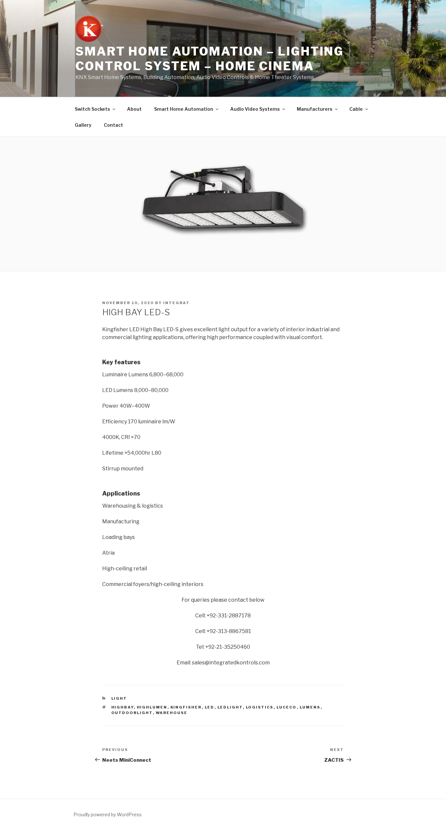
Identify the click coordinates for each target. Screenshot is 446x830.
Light (119, 698)
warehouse (172, 712)
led (210, 707)
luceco (287, 707)
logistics (260, 707)
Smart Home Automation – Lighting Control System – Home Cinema (209, 58)
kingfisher (186, 707)
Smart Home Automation (183, 109)
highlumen (152, 707)
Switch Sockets (92, 109)
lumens (310, 707)
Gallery (83, 125)
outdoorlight (132, 712)
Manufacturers (314, 109)
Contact (113, 125)
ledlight (230, 707)
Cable (356, 109)
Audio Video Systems (255, 109)
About (134, 109)
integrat (176, 303)
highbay (122, 707)
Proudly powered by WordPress (107, 814)
